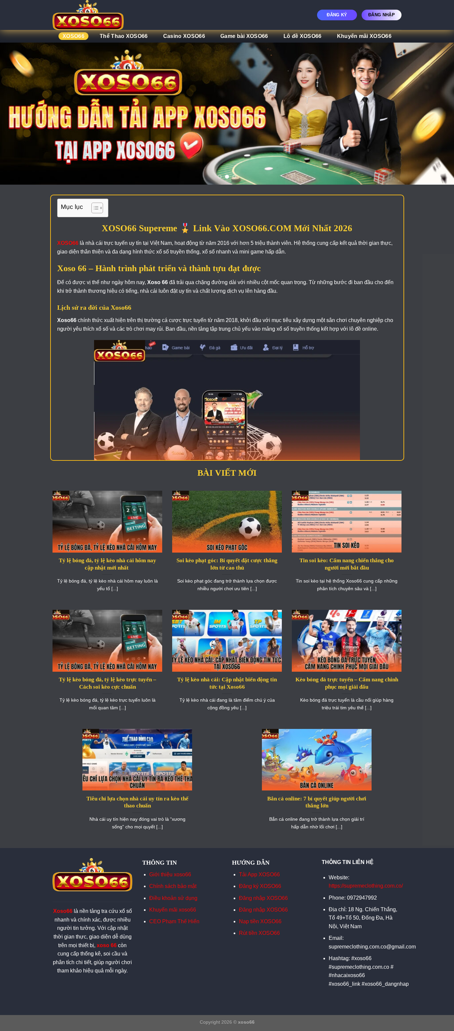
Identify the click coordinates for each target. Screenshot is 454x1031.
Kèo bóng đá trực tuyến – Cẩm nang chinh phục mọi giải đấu (346, 683)
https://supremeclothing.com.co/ (366, 886)
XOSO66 (73, 36)
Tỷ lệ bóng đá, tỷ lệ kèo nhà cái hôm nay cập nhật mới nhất (107, 564)
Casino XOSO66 (184, 36)
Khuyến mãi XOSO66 (364, 36)
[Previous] (18, 113)
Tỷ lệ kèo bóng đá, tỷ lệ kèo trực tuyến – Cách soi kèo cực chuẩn (107, 683)
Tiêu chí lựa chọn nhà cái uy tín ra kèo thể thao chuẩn (137, 802)
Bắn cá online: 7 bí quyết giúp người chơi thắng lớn (316, 802)
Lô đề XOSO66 (303, 36)
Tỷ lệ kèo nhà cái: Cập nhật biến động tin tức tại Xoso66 (227, 683)
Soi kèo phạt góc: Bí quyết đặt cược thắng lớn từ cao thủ (227, 564)
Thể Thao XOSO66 (124, 36)
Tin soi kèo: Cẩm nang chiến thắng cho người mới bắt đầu (346, 564)
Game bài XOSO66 (244, 36)
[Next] (436, 113)
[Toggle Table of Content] (93, 208)
